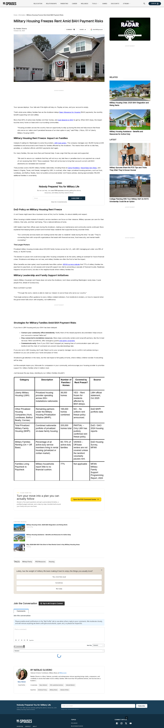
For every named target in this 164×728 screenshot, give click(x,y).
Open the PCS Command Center (86, 499)
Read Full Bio (21, 690)
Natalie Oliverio (21, 28)
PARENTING (64, 3)
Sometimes (59, 583)
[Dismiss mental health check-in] (101, 570)
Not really (59, 589)
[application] (130, 29)
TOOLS (94, 3)
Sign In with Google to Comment (53, 603)
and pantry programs (67, 341)
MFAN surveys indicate (71, 264)
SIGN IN (153, 3)
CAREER (74, 3)
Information (22, 15)
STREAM (126, 3)
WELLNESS (84, 3)
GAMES (104, 3)
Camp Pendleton (74, 168)
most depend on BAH (65, 120)
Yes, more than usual (59, 577)
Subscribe (141, 711)
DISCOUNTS (115, 3)
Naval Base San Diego (89, 168)
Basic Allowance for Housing (70, 112)
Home (15, 15)
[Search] (144, 4)
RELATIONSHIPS (51, 3)
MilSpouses (63, 678)
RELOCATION (38, 3)
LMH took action (60, 143)
